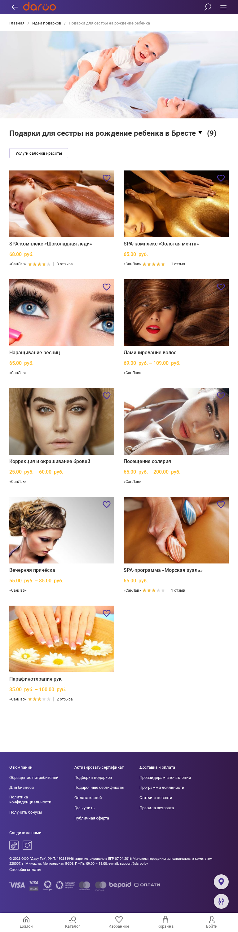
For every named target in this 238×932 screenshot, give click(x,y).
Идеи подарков (46, 23)
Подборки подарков (93, 777)
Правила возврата (156, 808)
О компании (21, 767)
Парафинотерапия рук (35, 679)
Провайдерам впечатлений (165, 777)
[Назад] (14, 7)
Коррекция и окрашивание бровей (49, 461)
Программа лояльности (161, 787)
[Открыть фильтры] (221, 901)
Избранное (118, 926)
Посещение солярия (147, 461)
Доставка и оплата (157, 767)
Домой (26, 926)
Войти (212, 926)
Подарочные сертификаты (99, 787)
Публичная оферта (91, 818)
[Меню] (223, 7)
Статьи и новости (155, 797)
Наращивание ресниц (34, 353)
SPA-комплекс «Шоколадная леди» (50, 244)
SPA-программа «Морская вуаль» (163, 570)
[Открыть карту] (221, 881)
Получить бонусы (25, 812)
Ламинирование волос (150, 353)
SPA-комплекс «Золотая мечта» (161, 244)
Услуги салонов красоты (38, 153)
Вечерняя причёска (32, 570)
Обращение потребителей (34, 777)
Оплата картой (88, 797)
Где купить (84, 808)
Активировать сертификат (99, 767)
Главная (17, 23)
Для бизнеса (21, 787)
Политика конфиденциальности (30, 799)
